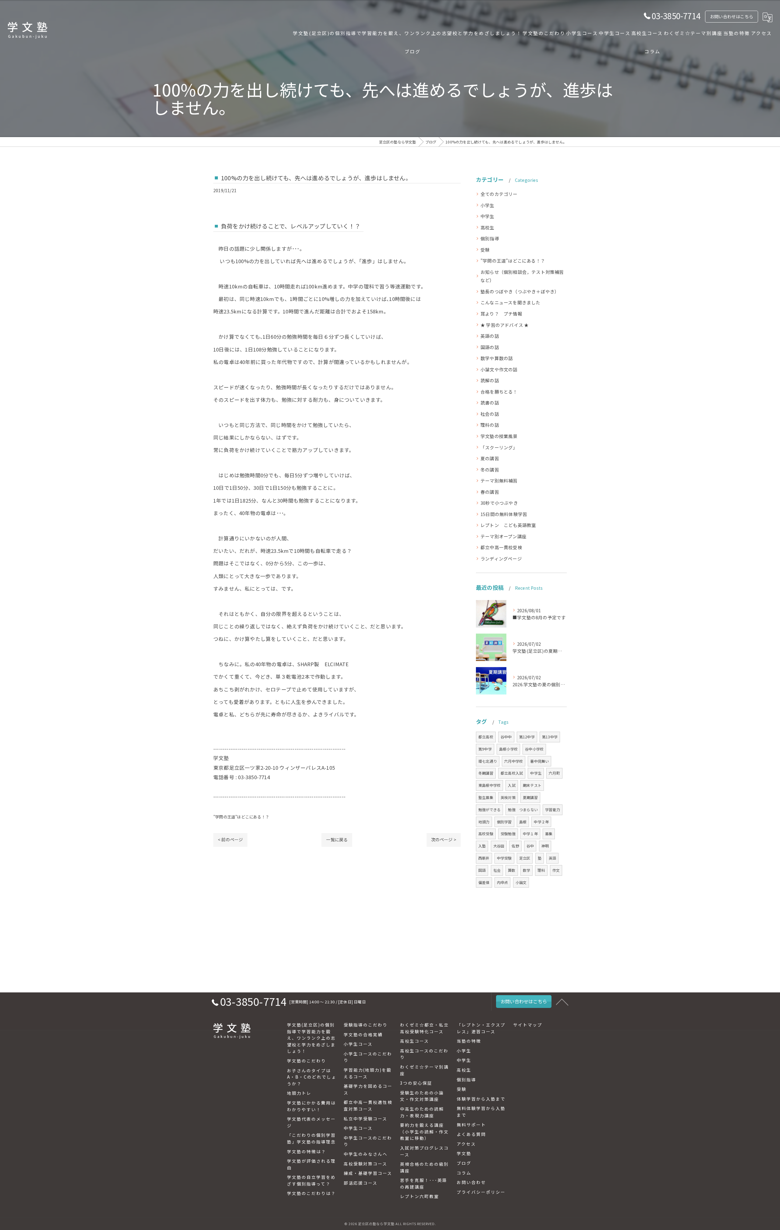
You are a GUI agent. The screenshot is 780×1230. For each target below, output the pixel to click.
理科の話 (489, 425)
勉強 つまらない (523, 809)
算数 (511, 870)
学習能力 (552, 809)
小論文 (521, 882)
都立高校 (485, 736)
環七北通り (487, 761)
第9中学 (485, 748)
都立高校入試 (512, 773)
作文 (556, 870)
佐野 (515, 845)
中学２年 (541, 821)
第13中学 (550, 736)
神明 (545, 845)
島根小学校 (508, 748)
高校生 (487, 227)
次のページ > (443, 839)
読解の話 (489, 380)
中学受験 (504, 858)
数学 (526, 870)
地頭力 (484, 821)
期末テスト (532, 785)
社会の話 (489, 414)
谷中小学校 (534, 748)
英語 (552, 858)
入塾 (482, 845)
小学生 (487, 205)
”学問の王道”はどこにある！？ (241, 817)
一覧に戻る (337, 839)
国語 (482, 870)
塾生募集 (485, 797)
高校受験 (485, 833)
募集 (548, 833)
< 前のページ (230, 839)
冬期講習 (485, 773)
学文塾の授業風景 (499, 436)
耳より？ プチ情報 (501, 313)
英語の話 (489, 336)
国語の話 (489, 347)
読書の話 (489, 402)
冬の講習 (489, 469)
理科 (541, 870)
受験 (485, 249)
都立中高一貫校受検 (501, 547)
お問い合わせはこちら (731, 16)
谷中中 (506, 736)
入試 (511, 785)
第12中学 (527, 736)
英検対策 (508, 797)
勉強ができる (489, 809)
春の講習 (489, 492)
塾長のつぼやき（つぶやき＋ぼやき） (519, 291)
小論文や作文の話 (499, 369)
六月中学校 (513, 761)
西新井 (484, 858)
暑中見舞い (539, 761)
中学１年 (530, 833)
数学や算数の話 (496, 358)
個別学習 (504, 821)
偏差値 (484, 882)
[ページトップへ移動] (562, 1001)
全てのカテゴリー (499, 194)
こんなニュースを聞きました (510, 302)
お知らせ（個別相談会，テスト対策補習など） (522, 276)
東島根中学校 (489, 785)
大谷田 (499, 845)
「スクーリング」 (499, 447)
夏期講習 (530, 797)
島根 (522, 821)
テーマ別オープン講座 (503, 536)
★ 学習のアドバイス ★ (504, 325)
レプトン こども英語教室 (508, 525)
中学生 (487, 216)
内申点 (502, 882)
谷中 (530, 845)
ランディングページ (501, 558)
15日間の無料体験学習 (503, 514)
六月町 (554, 773)
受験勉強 (508, 833)
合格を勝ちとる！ (499, 391)
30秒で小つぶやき (499, 503)
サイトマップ (527, 1025)
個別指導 (489, 238)
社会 (497, 870)
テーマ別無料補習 (499, 480)
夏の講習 (489, 458)
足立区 (524, 858)
